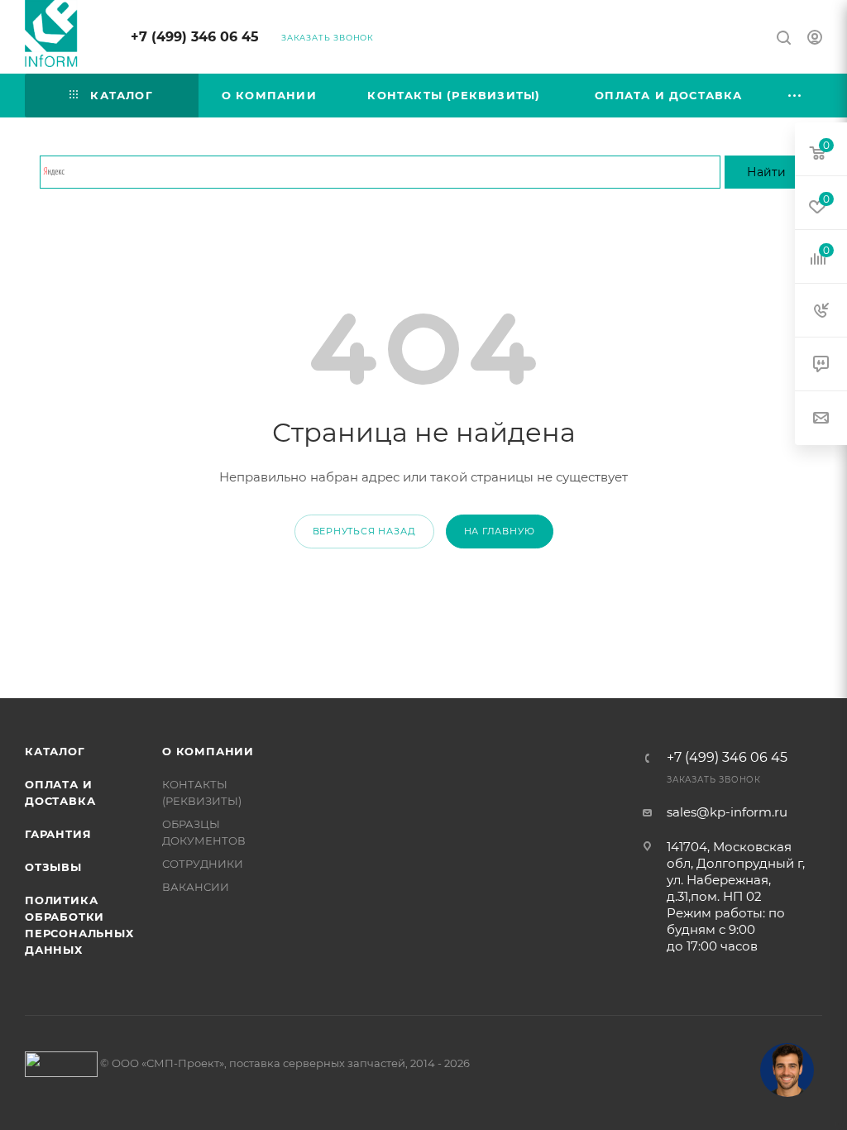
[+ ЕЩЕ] (795, 95)
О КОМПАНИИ (208, 751)
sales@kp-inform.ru (727, 812)
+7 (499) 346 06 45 (195, 37)
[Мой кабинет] (814, 39)
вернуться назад (364, 531)
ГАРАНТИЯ (58, 833)
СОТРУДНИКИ (202, 863)
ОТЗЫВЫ (53, 867)
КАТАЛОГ (55, 751)
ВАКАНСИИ (195, 886)
